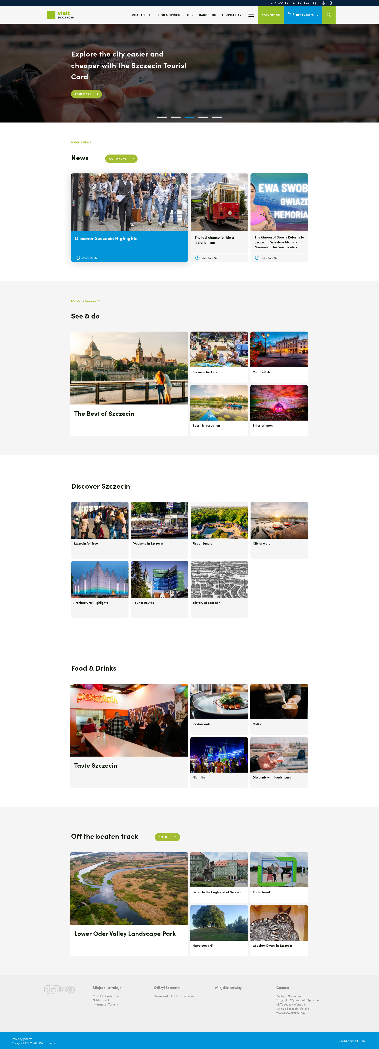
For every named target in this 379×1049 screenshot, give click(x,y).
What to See (141, 15)
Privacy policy (22, 1038)
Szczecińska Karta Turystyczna (175, 996)
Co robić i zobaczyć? (107, 996)
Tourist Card (233, 15)
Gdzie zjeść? (101, 1000)
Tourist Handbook (200, 15)
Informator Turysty (105, 1004)
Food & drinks (168, 15)
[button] (162, 117)
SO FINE (361, 1041)
